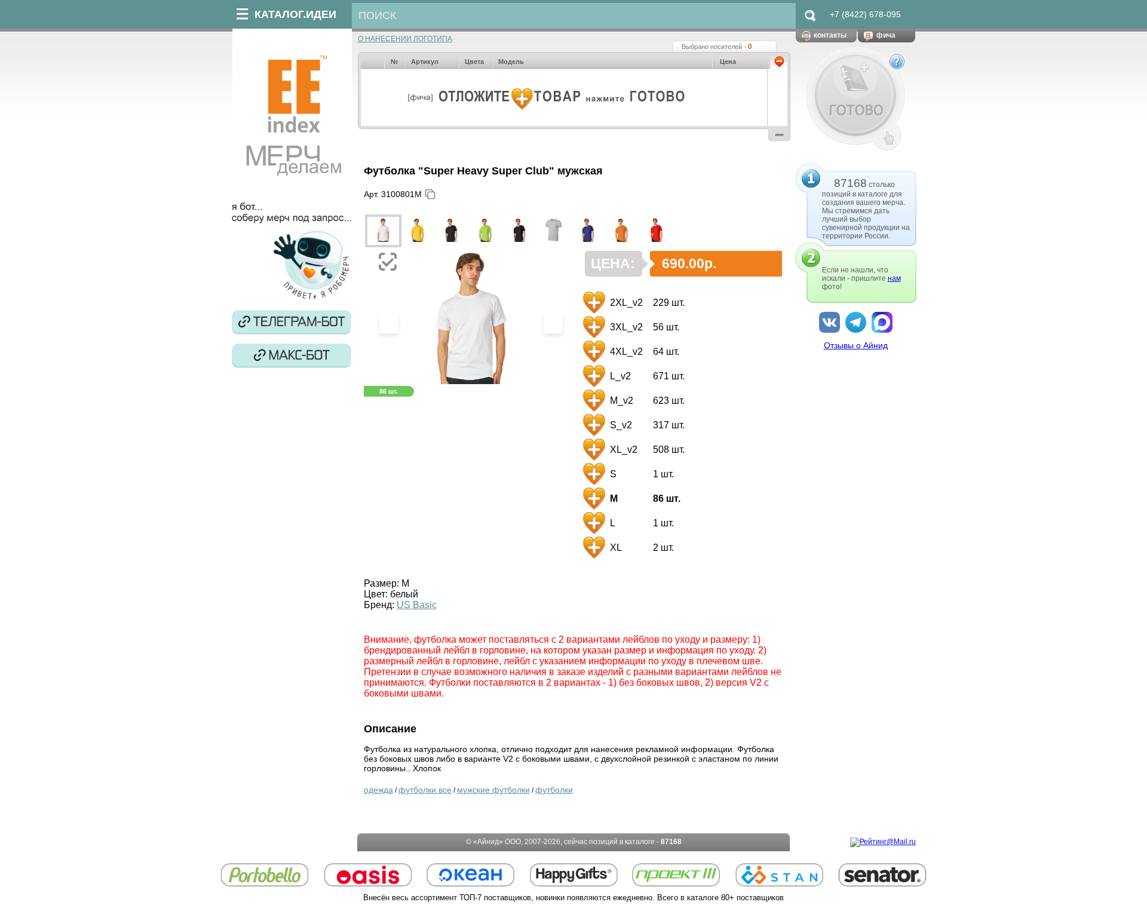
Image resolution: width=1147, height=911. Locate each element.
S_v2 (620, 425)
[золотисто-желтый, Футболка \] (417, 231)
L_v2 (619, 376)
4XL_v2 (625, 351)
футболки (554, 790)
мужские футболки (493, 790)
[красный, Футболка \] (655, 231)
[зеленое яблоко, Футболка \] (485, 231)
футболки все (425, 790)
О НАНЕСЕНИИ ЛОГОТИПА (405, 39)
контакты (830, 35)
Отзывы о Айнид (856, 345)
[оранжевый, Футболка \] (621, 231)
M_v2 (620, 400)
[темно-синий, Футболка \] (519, 231)
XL (615, 547)
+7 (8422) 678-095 (865, 14)
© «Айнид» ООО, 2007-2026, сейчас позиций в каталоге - (574, 842)
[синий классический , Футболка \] (587, 231)
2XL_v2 (625, 302)
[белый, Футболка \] (383, 231)
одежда (378, 790)
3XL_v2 (625, 327)
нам (894, 278)
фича (885, 35)
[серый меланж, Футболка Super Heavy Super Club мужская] (553, 231)
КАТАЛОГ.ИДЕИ (295, 14)
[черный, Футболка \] (451, 231)
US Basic (417, 605)
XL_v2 (622, 449)
